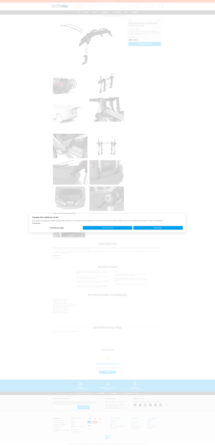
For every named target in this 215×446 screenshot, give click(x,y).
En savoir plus (36, 223)
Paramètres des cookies (57, 227)
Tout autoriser (158, 227)
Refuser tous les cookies (107, 227)
